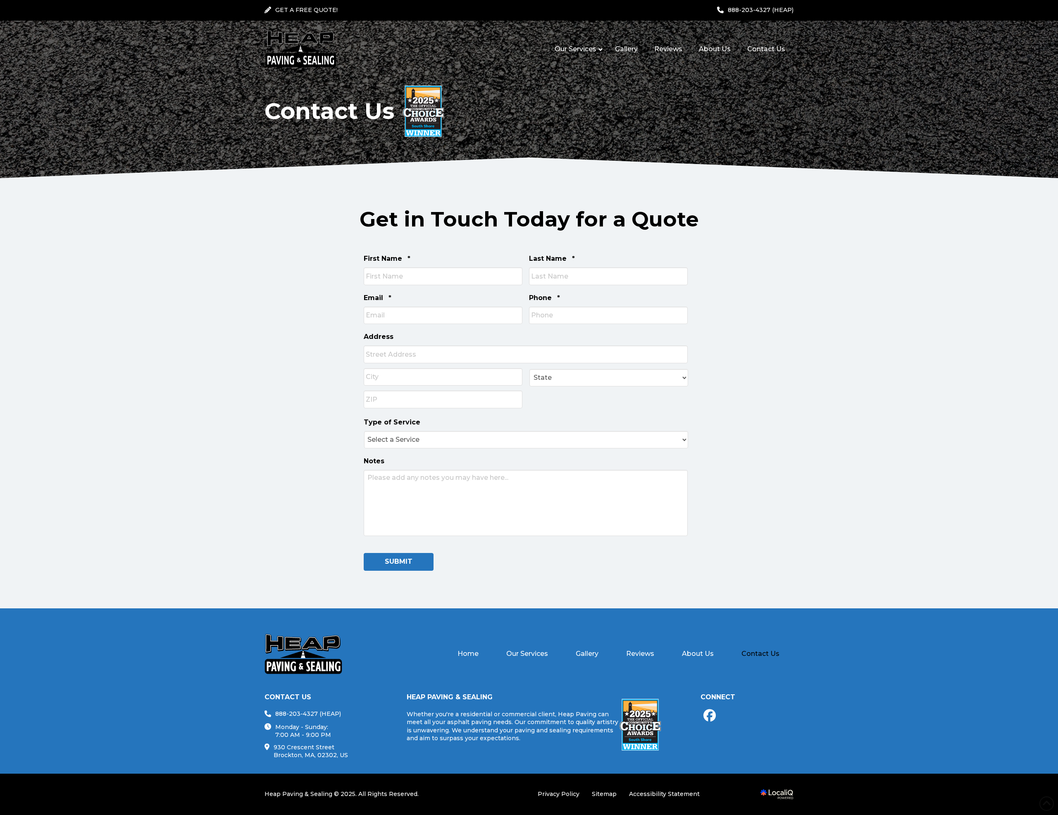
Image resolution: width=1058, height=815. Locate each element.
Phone (544, 298)
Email (377, 298)
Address (378, 337)
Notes (374, 461)
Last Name (552, 258)
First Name (387, 258)
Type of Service (392, 422)
